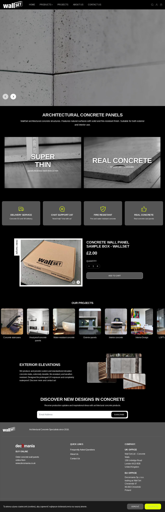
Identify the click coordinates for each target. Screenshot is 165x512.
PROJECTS (62, 5)
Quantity (91, 261)
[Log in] (157, 5)
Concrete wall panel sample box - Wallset (107, 244)
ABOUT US (78, 5)
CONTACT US (94, 5)
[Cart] (161, 5)
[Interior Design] (132, 321)
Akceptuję (153, 506)
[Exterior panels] (80, 321)
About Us (74, 454)
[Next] (13, 96)
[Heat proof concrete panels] (28, 321)
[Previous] (5, 96)
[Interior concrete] (106, 321)
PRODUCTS (46, 5)
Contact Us (75, 458)
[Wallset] (13, 4)
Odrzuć (135, 506)
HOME (32, 5)
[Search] (152, 5)
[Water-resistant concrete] (54, 321)
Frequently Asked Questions (82, 449)
